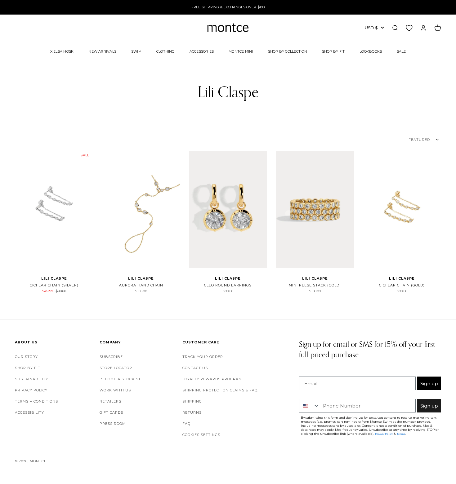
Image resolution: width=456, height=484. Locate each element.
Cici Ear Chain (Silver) (54, 285)
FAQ (186, 423)
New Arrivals (102, 51)
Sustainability (31, 379)
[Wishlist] (409, 27)
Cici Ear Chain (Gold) (402, 285)
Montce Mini (241, 51)
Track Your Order (202, 357)
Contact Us (195, 368)
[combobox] (309, 405)
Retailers (110, 401)
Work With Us (115, 390)
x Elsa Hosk (62, 51)
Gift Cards (111, 412)
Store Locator (116, 368)
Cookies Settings (201, 435)
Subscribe (111, 357)
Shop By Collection (287, 51)
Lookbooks (371, 51)
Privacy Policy (31, 390)
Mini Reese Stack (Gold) (315, 285)
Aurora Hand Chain (141, 285)
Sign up (429, 383)
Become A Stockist (120, 379)
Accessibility (29, 412)
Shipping (192, 401)
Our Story (26, 357)
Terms (401, 433)
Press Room (113, 423)
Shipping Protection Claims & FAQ (219, 390)
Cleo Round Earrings (228, 285)
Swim (136, 51)
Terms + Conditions (36, 401)
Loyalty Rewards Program (212, 379)
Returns (192, 412)
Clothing (165, 51)
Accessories (202, 51)
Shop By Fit (333, 51)
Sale (401, 51)
